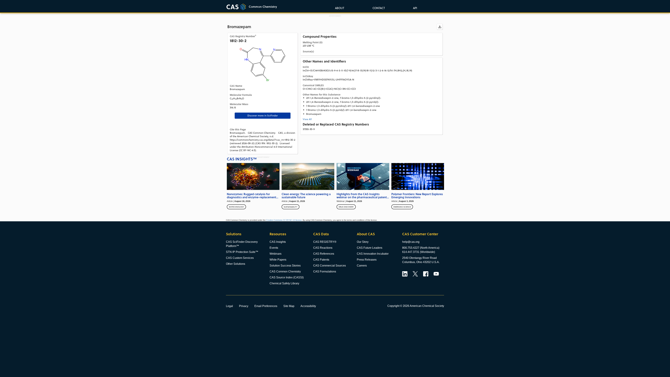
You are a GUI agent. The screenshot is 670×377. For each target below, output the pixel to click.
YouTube (436, 273)
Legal (229, 306)
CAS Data (321, 234)
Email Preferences (265, 306)
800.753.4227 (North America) (420, 247)
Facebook (425, 273)
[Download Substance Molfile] (440, 27)
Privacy (243, 306)
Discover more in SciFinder (262, 115)
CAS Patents (321, 259)
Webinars (275, 253)
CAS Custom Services (240, 257)
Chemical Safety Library (284, 283)
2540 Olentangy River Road (419, 257)
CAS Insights (278, 241)
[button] (414, 8)
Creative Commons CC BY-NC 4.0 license (284, 220)
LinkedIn (404, 273)
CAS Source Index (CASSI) (287, 277)
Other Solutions (235, 263)
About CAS (366, 234)
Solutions (233, 234)
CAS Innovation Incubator (373, 253)
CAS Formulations (324, 271)
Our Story (362, 241)
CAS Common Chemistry (285, 271)
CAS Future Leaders (369, 247)
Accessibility (308, 306)
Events (274, 247)
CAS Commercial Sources (329, 265)
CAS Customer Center (420, 234)
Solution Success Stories (285, 265)
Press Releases (367, 259)
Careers (362, 265)
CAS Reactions (322, 247)
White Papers (278, 259)
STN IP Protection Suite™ (242, 251)
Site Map (288, 306)
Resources (278, 234)
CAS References (323, 253)
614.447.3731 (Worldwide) (418, 251)
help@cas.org (410, 241)
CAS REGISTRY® (324, 241)
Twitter (415, 273)
